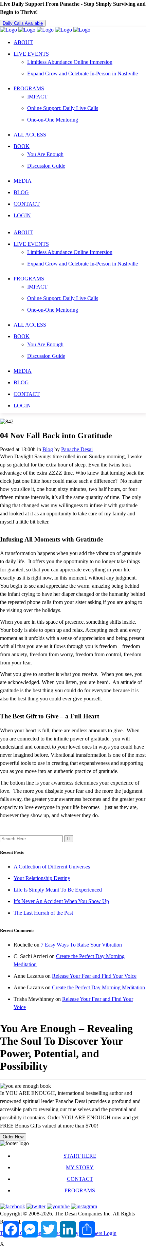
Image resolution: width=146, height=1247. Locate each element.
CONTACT (80, 1179)
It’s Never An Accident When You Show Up (61, 901)
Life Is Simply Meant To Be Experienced (58, 890)
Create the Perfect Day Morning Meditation (98, 987)
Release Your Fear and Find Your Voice (94, 976)
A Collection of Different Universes (52, 866)
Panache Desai (77, 449)
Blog (47, 449)
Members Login (99, 1233)
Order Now (13, 1136)
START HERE (79, 1156)
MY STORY (80, 1167)
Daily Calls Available (23, 23)
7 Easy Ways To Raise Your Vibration (81, 945)
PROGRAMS (80, 1190)
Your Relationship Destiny (42, 878)
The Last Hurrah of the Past (43, 913)
